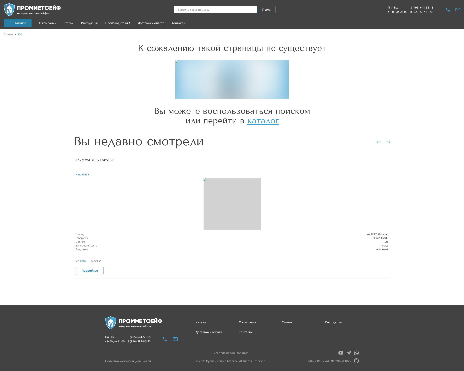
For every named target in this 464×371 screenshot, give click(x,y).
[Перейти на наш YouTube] (340, 353)
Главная (9, 34)
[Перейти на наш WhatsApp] (356, 353)
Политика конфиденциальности (128, 361)
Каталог (201, 322)
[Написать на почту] (457, 9)
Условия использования (231, 353)
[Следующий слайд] (388, 141)
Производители (116, 23)
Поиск (266, 10)
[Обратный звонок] (448, 10)
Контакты (178, 23)
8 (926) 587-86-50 (421, 11)
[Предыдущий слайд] (378, 141)
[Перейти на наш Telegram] (348, 353)
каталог (263, 121)
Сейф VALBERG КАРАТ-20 (95, 160)
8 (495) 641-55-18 (421, 7)
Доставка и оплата (151, 23)
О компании (47, 23)
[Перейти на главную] (32, 10)
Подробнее (90, 271)
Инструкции (89, 23)
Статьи (69, 23)
